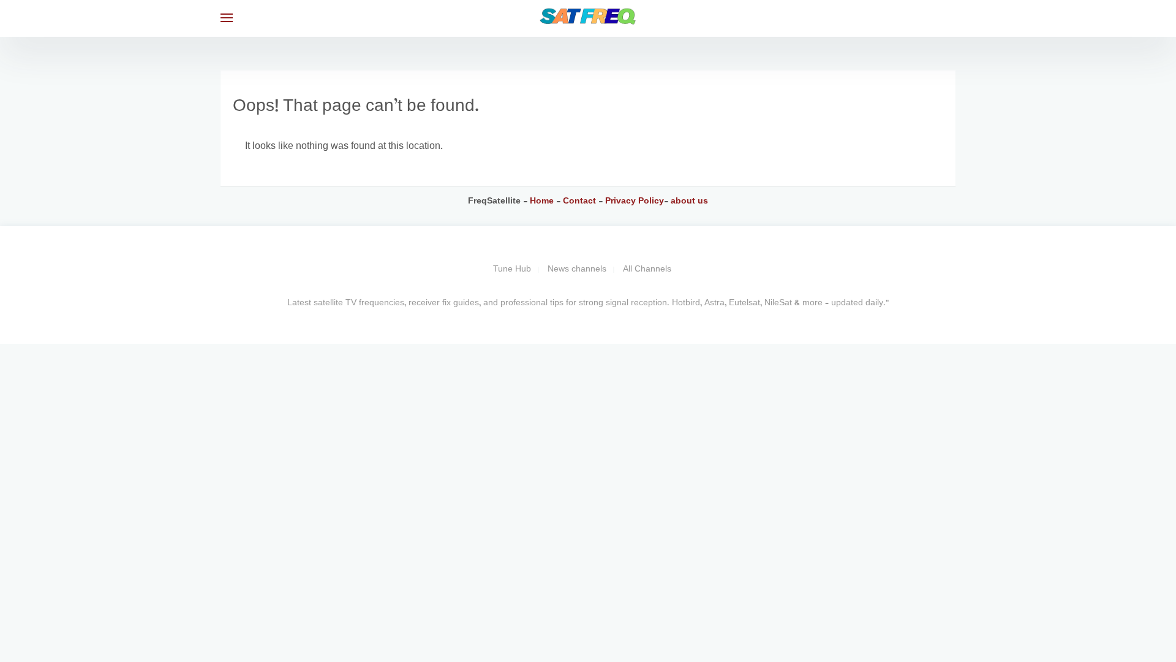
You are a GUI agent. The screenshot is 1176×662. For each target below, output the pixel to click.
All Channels (647, 269)
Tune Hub (512, 269)
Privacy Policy (633, 201)
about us (689, 201)
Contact (580, 201)
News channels (577, 269)
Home (542, 201)
